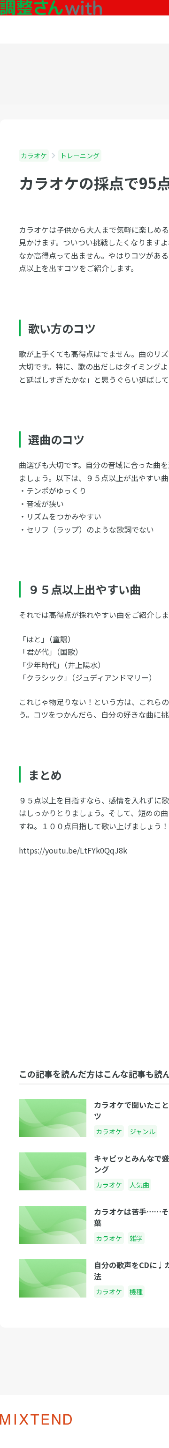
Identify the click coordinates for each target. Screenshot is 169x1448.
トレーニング (80, 155)
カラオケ (34, 155)
